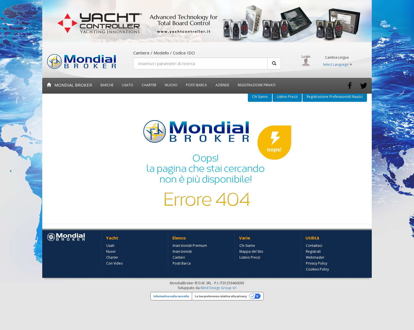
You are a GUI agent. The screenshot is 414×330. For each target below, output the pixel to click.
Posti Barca (196, 85)
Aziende (222, 85)
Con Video (114, 263)
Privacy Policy (316, 263)
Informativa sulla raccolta (171, 296)
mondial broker (71, 85)
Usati (110, 245)
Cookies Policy (317, 269)
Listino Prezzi (287, 96)
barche (107, 85)
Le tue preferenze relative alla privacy (221, 296)
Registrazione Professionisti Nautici (335, 96)
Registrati (313, 251)
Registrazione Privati (256, 85)
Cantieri (179, 257)
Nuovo (171, 85)
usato (127, 85)
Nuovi (110, 251)
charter (149, 85)
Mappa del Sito (251, 251)
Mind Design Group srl (218, 287)
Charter (112, 257)
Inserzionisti (182, 251)
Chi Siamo (260, 96)
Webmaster (315, 257)
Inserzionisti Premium (190, 245)
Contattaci (314, 245)
